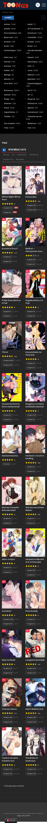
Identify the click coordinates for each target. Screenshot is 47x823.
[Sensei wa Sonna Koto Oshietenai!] (12, 387)
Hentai (9, 61)
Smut (9, 108)
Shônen (10, 103)
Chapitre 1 (7, 316)
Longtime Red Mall (34, 660)
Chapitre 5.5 (8, 208)
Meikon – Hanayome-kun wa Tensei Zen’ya (34, 251)
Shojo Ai (33, 99)
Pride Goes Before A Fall (11, 302)
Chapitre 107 (31, 205)
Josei (32, 70)
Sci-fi (31, 90)
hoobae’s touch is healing (34, 457)
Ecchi (9, 46)
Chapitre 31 (7, 668)
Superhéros (11, 112)
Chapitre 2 (7, 311)
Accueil (5, 12)
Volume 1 (6, 464)
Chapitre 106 (31, 210)
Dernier (6, 154)
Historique (35, 61)
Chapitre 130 (31, 717)
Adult (31, 24)
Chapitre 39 (7, 624)
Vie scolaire (12, 123)
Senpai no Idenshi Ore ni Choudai (34, 560)
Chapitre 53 (31, 673)
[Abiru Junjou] (12, 542)
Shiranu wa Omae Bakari (34, 509)
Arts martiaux (12, 33)
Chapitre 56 (7, 365)
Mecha (9, 79)
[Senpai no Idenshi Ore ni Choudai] (35, 542)
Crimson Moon (9, 709)
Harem (33, 57)
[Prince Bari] (35, 180)
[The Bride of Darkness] (35, 741)
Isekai (9, 70)
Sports (32, 108)
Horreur (9, 66)
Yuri (31, 128)
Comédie (34, 37)
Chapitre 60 (7, 717)
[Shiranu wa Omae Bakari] (35, 490)
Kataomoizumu (10, 455)
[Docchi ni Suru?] (12, 231)
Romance (11, 90)
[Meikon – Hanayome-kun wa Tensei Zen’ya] (35, 231)
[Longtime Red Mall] (35, 643)
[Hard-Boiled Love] (35, 692)
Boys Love (11, 37)
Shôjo (9, 99)
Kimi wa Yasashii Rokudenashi (10, 509)
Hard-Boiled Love (34, 709)
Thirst (5, 352)
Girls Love (10, 57)
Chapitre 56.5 (8, 360)
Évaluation (22, 154)
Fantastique (12, 50)
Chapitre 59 (7, 722)
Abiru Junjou (8, 559)
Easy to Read (8, 660)
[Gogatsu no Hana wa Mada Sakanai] (35, 387)
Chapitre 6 (7, 257)
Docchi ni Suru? (10, 248)
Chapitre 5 (7, 212)
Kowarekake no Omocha (33, 353)
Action (10, 24)
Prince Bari (30, 196)
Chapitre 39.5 (8, 619)
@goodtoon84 (23, 816)
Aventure (34, 33)
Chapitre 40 (31, 769)
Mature (33, 75)
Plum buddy (31, 611)
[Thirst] (12, 335)
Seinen (10, 95)
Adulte (10, 28)
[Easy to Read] (12, 643)
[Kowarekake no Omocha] (35, 335)
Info (30, 66)
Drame (33, 41)
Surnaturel (35, 112)
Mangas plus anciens (14, 786)
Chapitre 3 (31, 619)
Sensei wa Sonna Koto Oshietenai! (11, 405)
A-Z (13, 154)
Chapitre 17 (31, 264)
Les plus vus (8, 159)
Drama (9, 41)
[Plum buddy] (35, 594)
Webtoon (34, 123)
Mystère (33, 79)
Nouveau (20, 159)
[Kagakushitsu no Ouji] (35, 283)
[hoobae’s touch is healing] (35, 439)
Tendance (33, 154)
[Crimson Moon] (12, 692)
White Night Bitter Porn (11, 198)
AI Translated (35, 28)
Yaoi (11, 12)
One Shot (11, 83)
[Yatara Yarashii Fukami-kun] (12, 741)
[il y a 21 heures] (16, 208)
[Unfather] (12, 594)
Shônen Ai (34, 103)
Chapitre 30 (7, 673)
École (32, 46)
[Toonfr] (15, 4)
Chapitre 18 (31, 260)
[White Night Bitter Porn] (12, 180)
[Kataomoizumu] (12, 439)
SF (30, 95)
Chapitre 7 (31, 518)
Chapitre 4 (7, 420)
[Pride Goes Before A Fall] (12, 283)
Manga (9, 75)
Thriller (9, 116)
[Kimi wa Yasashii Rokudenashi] (12, 490)
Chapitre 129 (31, 722)
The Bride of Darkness (31, 759)
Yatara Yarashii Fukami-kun (10, 759)
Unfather (7, 611)
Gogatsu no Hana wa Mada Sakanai (34, 405)
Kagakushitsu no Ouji (34, 302)
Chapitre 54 (31, 668)
